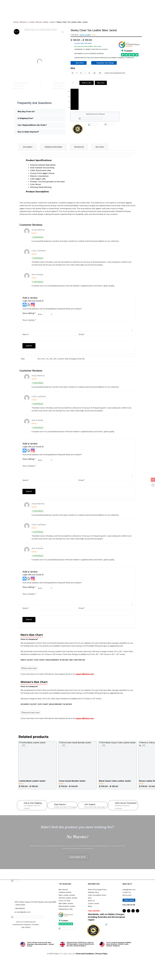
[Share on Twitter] (75, 96)
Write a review (85, 35)
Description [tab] (27, 147)
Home (15, 22)
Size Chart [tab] (100, 147)
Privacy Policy (102, 954)
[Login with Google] (28, 305)
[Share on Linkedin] (75, 107)
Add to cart (86, 83)
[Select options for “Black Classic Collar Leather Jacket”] (134, 763)
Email (82, 334)
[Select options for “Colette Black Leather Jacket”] (54, 763)
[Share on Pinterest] (75, 102)
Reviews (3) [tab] (79, 147)
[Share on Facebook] (75, 91)
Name (25, 334)
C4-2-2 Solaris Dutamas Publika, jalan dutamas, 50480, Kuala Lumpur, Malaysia (118, 944)
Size (73, 68)
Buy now (100, 83)
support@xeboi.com (85, 674)
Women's (23, 22)
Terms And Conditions (84, 954)
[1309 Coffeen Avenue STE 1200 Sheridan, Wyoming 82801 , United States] (23, 944)
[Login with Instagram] (33, 305)
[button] (39, 111)
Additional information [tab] (53, 147)
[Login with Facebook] (24, 305)
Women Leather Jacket (45, 22)
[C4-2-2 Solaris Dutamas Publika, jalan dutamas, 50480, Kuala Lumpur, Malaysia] (102, 944)
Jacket (31, 22)
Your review (29, 320)
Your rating (28, 313)
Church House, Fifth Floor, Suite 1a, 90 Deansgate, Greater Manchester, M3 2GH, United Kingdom (80, 944)
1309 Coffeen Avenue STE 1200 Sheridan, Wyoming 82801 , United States (40, 944)
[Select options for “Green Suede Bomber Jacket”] (94, 763)
